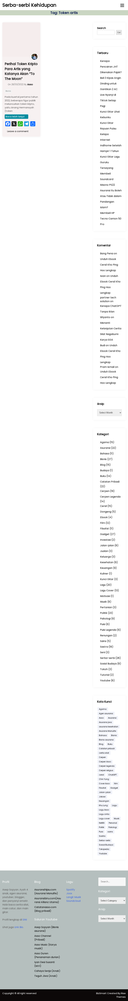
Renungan (106, 635)
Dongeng (105, 511)
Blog (102, 465)
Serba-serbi (107, 658)
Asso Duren (41, 953)
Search (101, 28)
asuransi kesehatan (108, 726)
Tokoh (104, 669)
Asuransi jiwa (105, 722)
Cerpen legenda (106, 766)
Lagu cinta (104, 814)
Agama (104, 442)
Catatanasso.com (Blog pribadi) (45, 909)
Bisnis (8, 91)
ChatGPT (112, 774)
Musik (103, 602)
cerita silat (104, 753)
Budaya (104, 470)
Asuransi (105, 448)
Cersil (103, 506)
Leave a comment (18, 131)
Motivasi (105, 596)
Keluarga (105, 556)
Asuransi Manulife (107, 731)
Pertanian (106, 607)
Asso (101, 718)
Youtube (105, 680)
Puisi (102, 624)
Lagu (103, 585)
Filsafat (104, 528)
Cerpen (104, 491)
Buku (103, 476)
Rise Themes (121, 995)
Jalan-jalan (107, 545)
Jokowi (102, 796)
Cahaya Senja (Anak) (47, 971)
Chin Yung (104, 779)
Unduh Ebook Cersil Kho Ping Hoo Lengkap (109, 264)
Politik (103, 613)
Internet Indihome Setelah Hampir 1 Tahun (110, 145)
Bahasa (104, 453)
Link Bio (18, 927)
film (116, 783)
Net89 (101, 823)
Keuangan (106, 568)
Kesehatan (106, 562)
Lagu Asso (104, 809)
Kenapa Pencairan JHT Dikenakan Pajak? (111, 66)
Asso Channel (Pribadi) (42, 937)
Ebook (104, 517)
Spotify (70, 889)
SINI (24, 919)
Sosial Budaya (108, 663)
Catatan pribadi (107, 748)
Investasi (105, 540)
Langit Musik (73, 897)
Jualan (104, 551)
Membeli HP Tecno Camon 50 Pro (110, 218)
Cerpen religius (106, 770)
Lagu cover (104, 818)
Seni (102, 652)
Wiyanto (105, 317)
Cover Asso (104, 783)
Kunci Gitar (106, 579)
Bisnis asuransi (106, 739)
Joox (69, 893)
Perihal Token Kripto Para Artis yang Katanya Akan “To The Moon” (21, 71)
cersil (101, 774)
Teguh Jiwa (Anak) (45, 976)
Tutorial (104, 675)
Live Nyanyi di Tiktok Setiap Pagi (108, 100)
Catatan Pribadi (109, 481)
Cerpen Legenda (110, 496)
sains (110, 831)
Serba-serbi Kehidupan (29, 5)
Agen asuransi (106, 713)
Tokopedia (104, 849)
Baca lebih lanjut (15, 116)
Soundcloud (73, 901)
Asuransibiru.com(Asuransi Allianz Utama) (47, 900)
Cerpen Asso (105, 761)
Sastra (104, 647)
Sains (103, 641)
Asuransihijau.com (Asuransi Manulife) (46, 891)
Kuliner (104, 573)
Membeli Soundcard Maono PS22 (107, 179)
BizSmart (101, 993)
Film (102, 523)
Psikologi (105, 618)
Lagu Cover (107, 590)
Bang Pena (106, 253)
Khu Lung (103, 805)
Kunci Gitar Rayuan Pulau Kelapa (108, 128)
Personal (113, 823)
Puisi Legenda (108, 630)
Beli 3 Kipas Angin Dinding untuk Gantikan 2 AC (110, 83)
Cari (119, 32)
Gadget (104, 534)
